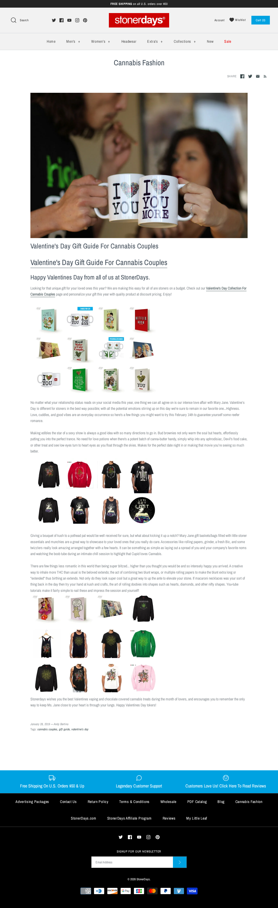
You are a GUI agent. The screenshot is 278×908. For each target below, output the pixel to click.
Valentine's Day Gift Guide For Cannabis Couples (94, 246)
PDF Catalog (197, 801)
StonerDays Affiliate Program (129, 818)
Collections (185, 41)
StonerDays (143, 879)
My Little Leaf (196, 818)
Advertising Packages (32, 801)
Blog (221, 801)
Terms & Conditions (134, 801)
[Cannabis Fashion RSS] (264, 76)
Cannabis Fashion (249, 801)
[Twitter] (54, 20)
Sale (227, 41)
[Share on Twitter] (250, 76)
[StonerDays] (139, 16)
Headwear (129, 41)
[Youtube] (69, 20)
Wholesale (168, 801)
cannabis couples (47, 729)
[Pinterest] (85, 20)
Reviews (169, 818)
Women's (100, 41)
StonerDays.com (83, 818)
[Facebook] (61, 20)
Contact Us (68, 801)
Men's (73, 41)
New (210, 41)
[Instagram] (77, 20)
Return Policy (98, 801)
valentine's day (80, 729)
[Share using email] (258, 76)
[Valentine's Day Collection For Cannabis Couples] (95, 392)
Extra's (155, 41)
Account (219, 20)
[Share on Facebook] (242, 76)
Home (51, 41)
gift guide (64, 729)
